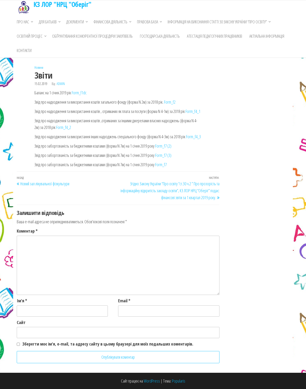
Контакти (24, 50)
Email (124, 301)
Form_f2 (169, 102)
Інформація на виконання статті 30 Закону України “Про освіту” (217, 22)
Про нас (23, 22)
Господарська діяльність (160, 36)
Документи (75, 22)
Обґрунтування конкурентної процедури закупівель (92, 36)
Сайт (21, 322)
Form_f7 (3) (163, 155)
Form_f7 (161, 164)
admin (61, 83)
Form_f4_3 (193, 136)
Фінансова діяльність (110, 22)
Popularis (178, 381)
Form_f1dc (79, 93)
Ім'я (22, 301)
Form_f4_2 (63, 127)
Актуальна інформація (266, 36)
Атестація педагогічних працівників (214, 36)
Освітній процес (30, 36)
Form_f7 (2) (163, 146)
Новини (38, 67)
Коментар (27, 231)
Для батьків (48, 22)
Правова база (147, 22)
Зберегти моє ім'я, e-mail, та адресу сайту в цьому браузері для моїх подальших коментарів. (107, 344)
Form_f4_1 (193, 111)
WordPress (152, 381)
